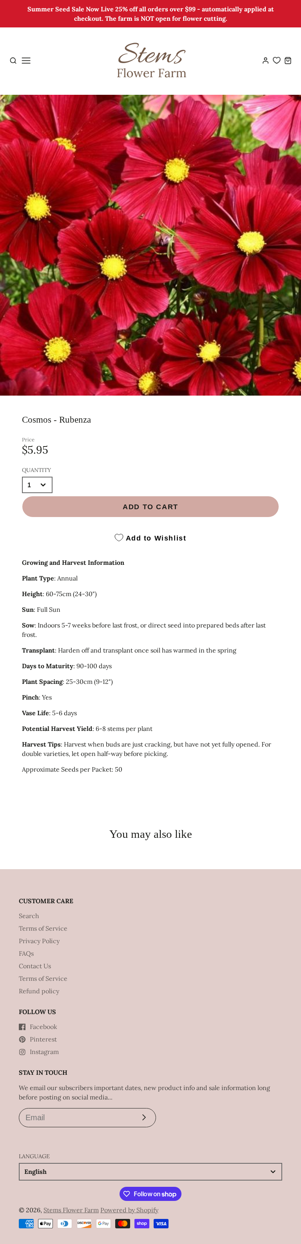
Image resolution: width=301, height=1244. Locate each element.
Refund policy (39, 991)
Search (29, 916)
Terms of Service (43, 928)
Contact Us (35, 966)
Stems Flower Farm (71, 1210)
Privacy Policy (39, 941)
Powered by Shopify (129, 1210)
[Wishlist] (276, 60)
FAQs (26, 953)
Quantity (36, 470)
